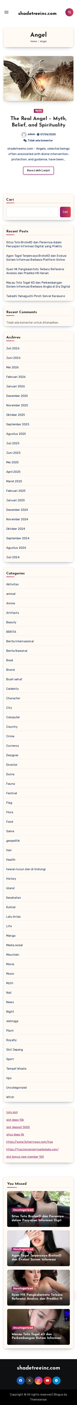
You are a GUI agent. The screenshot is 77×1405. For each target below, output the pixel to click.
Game (10, 831)
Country (12, 726)
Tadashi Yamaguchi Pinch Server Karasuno (35, 296)
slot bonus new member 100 (25, 1156)
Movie (10, 964)
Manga (10, 935)
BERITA (11, 632)
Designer (12, 755)
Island (10, 888)
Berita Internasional (20, 641)
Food (9, 821)
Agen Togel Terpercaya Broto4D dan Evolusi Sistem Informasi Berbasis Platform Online (36, 257)
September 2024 (17, 538)
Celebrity (12, 688)
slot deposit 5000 (18, 1127)
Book (9, 660)
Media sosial (14, 945)
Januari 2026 (15, 386)
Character (13, 698)
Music (10, 973)
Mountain (12, 954)
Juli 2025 (12, 443)
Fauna (10, 783)
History (11, 878)
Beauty (11, 622)
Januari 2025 (15, 500)
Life (9, 926)
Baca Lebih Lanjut (38, 170)
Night (10, 1011)
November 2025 (17, 405)
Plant (10, 1030)
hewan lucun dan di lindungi (26, 869)
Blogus (58, 1394)
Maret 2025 (14, 481)
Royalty (11, 1040)
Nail (8, 992)
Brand (10, 670)
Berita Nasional (16, 651)
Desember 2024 (17, 510)
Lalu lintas (13, 916)
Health (10, 859)
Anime (10, 603)
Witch (10, 1097)
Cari (10, 200)
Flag (9, 802)
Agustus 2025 (16, 434)
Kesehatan (13, 897)
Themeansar (38, 1399)
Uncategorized (16, 1087)
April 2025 (13, 472)
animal (10, 594)
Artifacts (12, 613)
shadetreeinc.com (37, 13)
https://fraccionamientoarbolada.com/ (32, 1149)
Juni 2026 (13, 358)
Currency (12, 745)
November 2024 (17, 519)
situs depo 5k (15, 1134)
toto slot (12, 1112)
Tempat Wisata (16, 1068)
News (10, 1002)
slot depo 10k (15, 1120)
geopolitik (13, 840)
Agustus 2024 (16, 547)
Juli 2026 (13, 348)
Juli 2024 (13, 557)
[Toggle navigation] (6, 12)
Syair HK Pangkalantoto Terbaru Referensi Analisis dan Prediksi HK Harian (35, 271)
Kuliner (11, 907)
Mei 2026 (12, 367)
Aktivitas (12, 584)
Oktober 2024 (15, 529)
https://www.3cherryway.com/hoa (29, 1142)
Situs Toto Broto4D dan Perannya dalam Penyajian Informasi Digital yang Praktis (34, 244)
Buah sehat (14, 679)
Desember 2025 (17, 396)
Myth (38, 110)
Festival (11, 793)
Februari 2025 (16, 491)
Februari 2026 (16, 377)
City (9, 707)
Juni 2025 (13, 453)
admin (31, 134)
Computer (13, 717)
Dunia (10, 774)
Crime (10, 736)
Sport (10, 1059)
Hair (9, 850)
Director (12, 764)
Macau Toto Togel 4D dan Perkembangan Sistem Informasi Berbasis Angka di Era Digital (38, 284)
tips (8, 1078)
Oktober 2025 (15, 415)
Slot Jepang (14, 1049)
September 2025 (17, 424)
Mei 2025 (12, 462)
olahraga (12, 1021)
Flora (9, 812)
